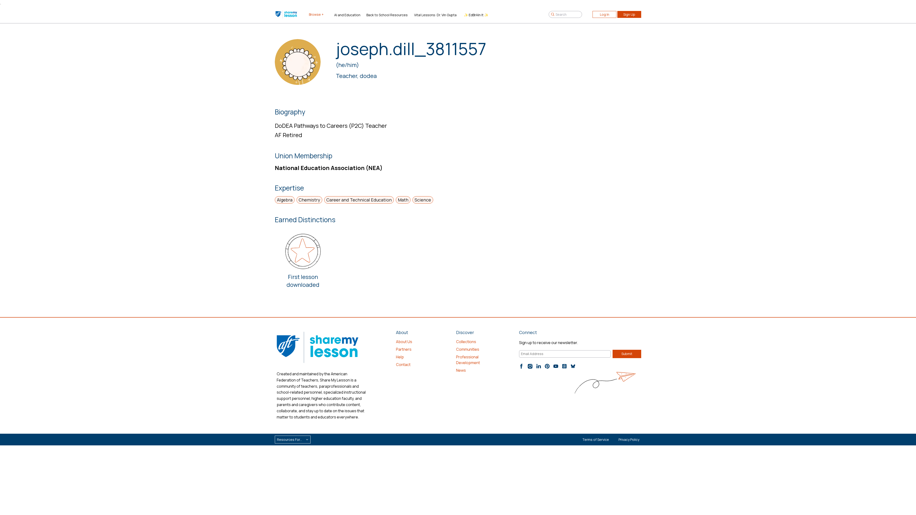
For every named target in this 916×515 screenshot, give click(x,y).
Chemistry (309, 200)
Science (423, 200)
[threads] (564, 366)
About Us (404, 341)
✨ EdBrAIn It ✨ (476, 15)
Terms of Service (595, 439)
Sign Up (629, 14)
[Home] (286, 14)
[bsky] (573, 366)
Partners (403, 349)
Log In (604, 14)
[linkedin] (538, 366)
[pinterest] (547, 366)
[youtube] (555, 366)
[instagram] (530, 366)
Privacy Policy (629, 439)
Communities (467, 349)
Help (400, 357)
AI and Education (347, 15)
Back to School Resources (387, 15)
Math (403, 200)
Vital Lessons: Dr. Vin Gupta (435, 15)
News (461, 370)
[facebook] (521, 366)
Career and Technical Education (359, 200)
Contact (403, 364)
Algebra (284, 200)
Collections (466, 341)
